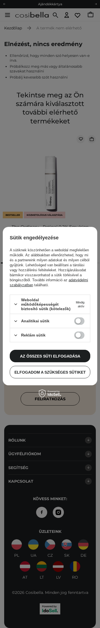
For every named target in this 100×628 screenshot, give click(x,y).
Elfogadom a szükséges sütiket (50, 372)
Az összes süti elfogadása (50, 356)
